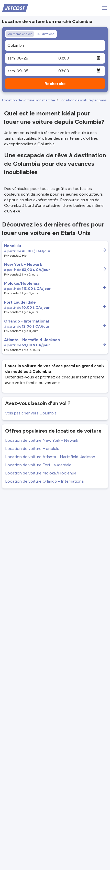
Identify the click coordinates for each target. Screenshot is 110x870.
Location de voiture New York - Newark (41, 440)
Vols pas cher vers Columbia (31, 413)
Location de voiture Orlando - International (44, 481)
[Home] (15, 7)
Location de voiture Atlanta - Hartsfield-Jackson (50, 456)
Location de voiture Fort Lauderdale (38, 464)
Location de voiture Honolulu (32, 448)
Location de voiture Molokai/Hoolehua (40, 473)
